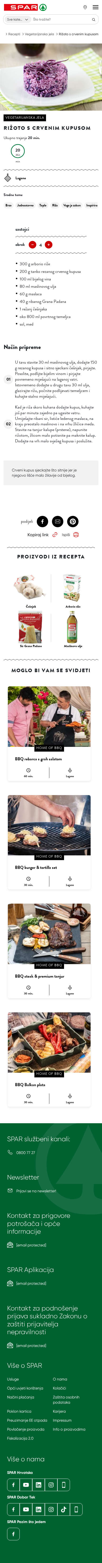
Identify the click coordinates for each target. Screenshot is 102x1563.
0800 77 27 (25, 1152)
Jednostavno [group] (25, 205)
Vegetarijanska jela (39, 34)
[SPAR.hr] (26, 7)
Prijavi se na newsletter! (35, 1191)
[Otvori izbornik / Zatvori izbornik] (95, 7)
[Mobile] (63, 1485)
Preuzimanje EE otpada (27, 1420)
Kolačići (59, 1388)
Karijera (59, 1411)
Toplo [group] (42, 205)
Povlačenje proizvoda (25, 1429)
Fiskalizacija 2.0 (20, 1438)
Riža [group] (55, 205)
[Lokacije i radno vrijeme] (85, 7)
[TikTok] (63, 1509)
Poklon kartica (19, 1411)
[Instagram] (51, 1485)
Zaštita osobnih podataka (66, 1400)
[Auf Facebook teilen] (42, 521)
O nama (60, 1379)
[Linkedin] (38, 1485)
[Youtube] (26, 1485)
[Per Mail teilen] (57, 521)
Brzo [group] (8, 205)
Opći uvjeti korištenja (25, 1388)
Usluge (13, 1379)
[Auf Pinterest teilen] (73, 521)
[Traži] (93, 19)
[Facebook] (13, 1485)
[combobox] (18, 19)
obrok (20, 244)
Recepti (14, 34)
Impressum (62, 1420)
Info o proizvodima (69, 1429)
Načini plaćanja (20, 1397)
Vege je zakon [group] (72, 205)
